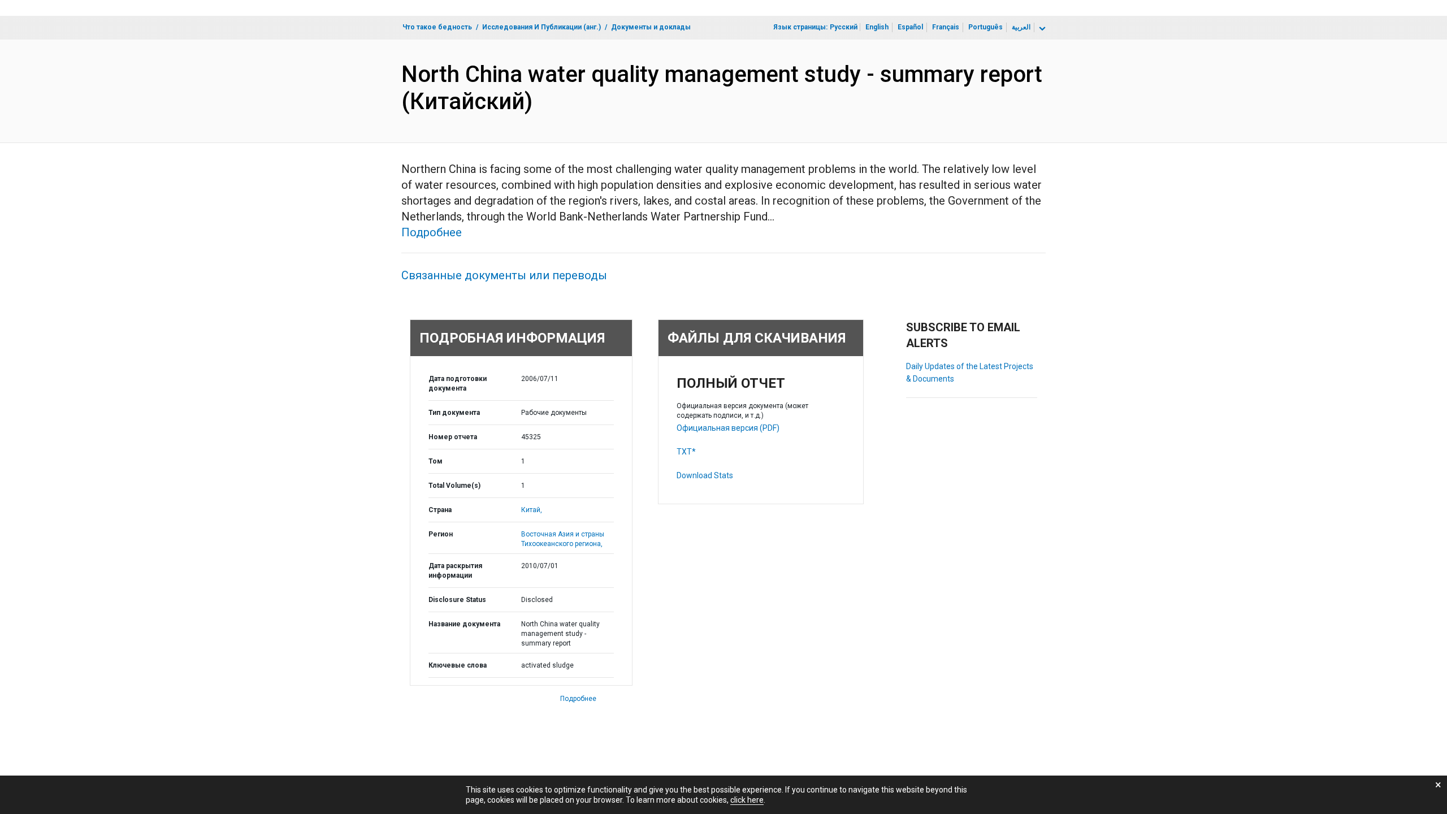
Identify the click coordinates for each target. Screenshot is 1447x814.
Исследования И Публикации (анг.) (541, 27)
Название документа (464, 624)
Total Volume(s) (454, 486)
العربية (1021, 27)
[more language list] (1041, 29)
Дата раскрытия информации (455, 570)
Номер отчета (452, 437)
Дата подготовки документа (457, 383)
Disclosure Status (457, 600)
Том (435, 461)
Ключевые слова (457, 665)
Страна (440, 510)
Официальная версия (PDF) (728, 427)
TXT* (686, 451)
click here (747, 799)
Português (985, 27)
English (877, 27)
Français (945, 27)
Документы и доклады (651, 27)
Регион (440, 534)
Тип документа (454, 413)
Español (910, 27)
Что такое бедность (437, 27)
